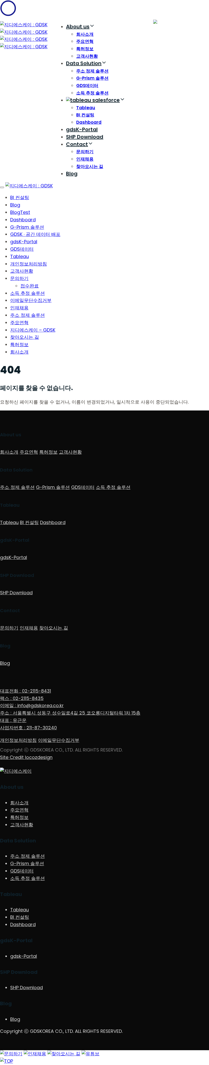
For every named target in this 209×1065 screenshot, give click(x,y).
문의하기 (85, 152)
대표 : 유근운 (13, 720)
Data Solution (83, 63)
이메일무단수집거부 (30, 300)
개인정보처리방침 (28, 264)
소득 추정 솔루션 (92, 93)
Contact (77, 144)
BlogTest (20, 212)
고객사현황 (87, 56)
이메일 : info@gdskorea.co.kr (32, 705)
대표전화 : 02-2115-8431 (25, 691)
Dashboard (88, 122)
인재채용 (85, 159)
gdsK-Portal (82, 129)
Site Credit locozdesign (26, 757)
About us (77, 26)
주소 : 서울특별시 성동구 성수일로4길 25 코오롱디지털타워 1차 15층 (70, 713)
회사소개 (85, 34)
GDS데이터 (87, 85)
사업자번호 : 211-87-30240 (28, 727)
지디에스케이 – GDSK (32, 330)
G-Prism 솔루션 (92, 78)
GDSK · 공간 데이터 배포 (35, 234)
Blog (71, 173)
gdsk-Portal (23, 956)
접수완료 (29, 286)
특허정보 (85, 49)
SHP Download (84, 136)
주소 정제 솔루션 (92, 71)
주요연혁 (85, 41)
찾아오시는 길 (89, 166)
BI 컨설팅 (85, 115)
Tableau (85, 108)
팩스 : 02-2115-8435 (22, 698)
